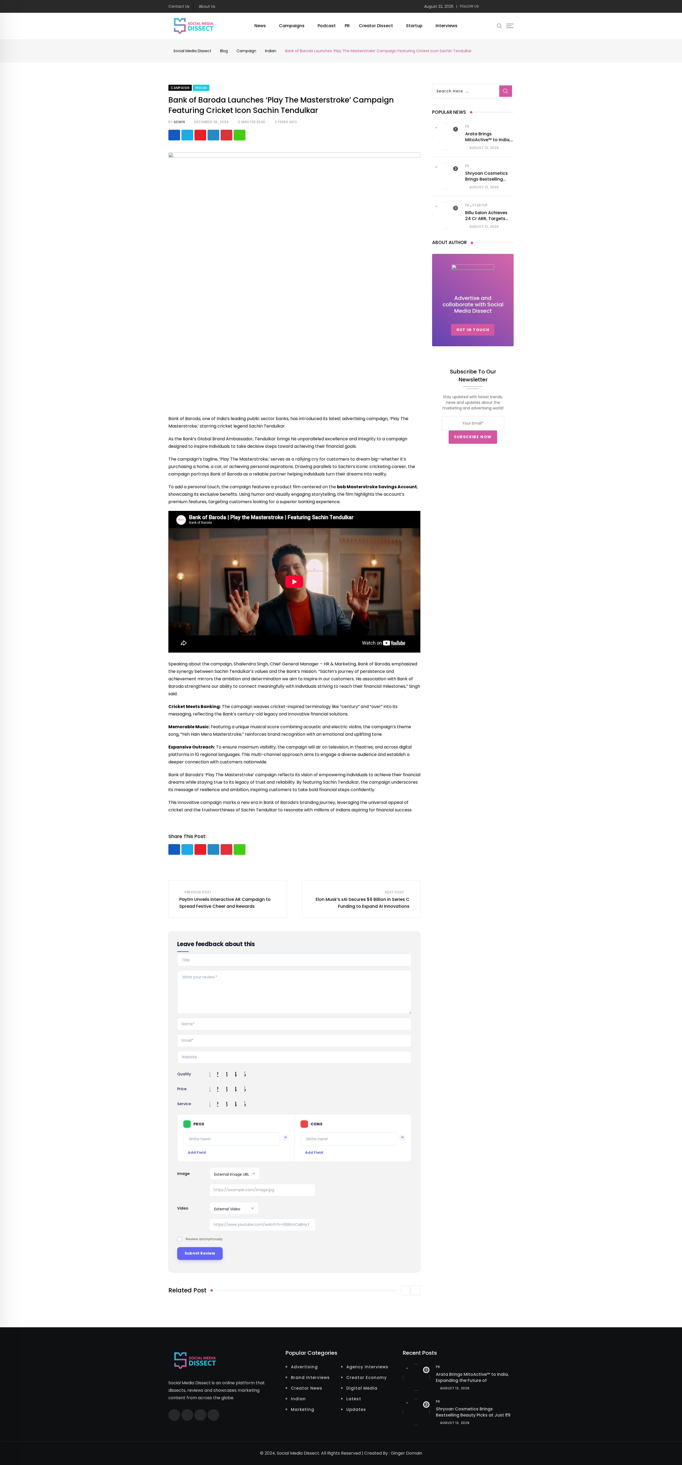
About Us (207, 6)
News (260, 26)
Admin (179, 122)
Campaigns (292, 26)
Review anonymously (204, 1239)
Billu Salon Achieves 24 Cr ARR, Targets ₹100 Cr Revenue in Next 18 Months (486, 222)
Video (182, 1208)
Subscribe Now (473, 437)
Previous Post (198, 892)
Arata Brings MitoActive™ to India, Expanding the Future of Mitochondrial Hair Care (472, 1380)
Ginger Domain (406, 1453)
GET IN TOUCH (472, 329)
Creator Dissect (376, 26)
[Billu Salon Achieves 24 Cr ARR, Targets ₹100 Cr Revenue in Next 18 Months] (445, 215)
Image (183, 1173)
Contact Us (178, 6)
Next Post (394, 892)
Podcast (327, 26)
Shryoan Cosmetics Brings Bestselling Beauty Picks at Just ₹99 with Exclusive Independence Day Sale (474, 1418)
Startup (414, 26)
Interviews (446, 26)
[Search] (499, 26)
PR (347, 26)
